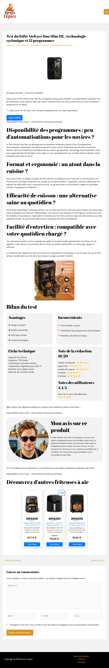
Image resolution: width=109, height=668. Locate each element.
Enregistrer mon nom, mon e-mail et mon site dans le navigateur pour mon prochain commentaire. (54, 625)
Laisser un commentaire (17, 45)
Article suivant (98, 560)
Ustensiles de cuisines (40, 45)
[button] (54, 93)
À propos (81, 662)
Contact (81, 659)
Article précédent (12, 560)
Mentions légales (81, 656)
